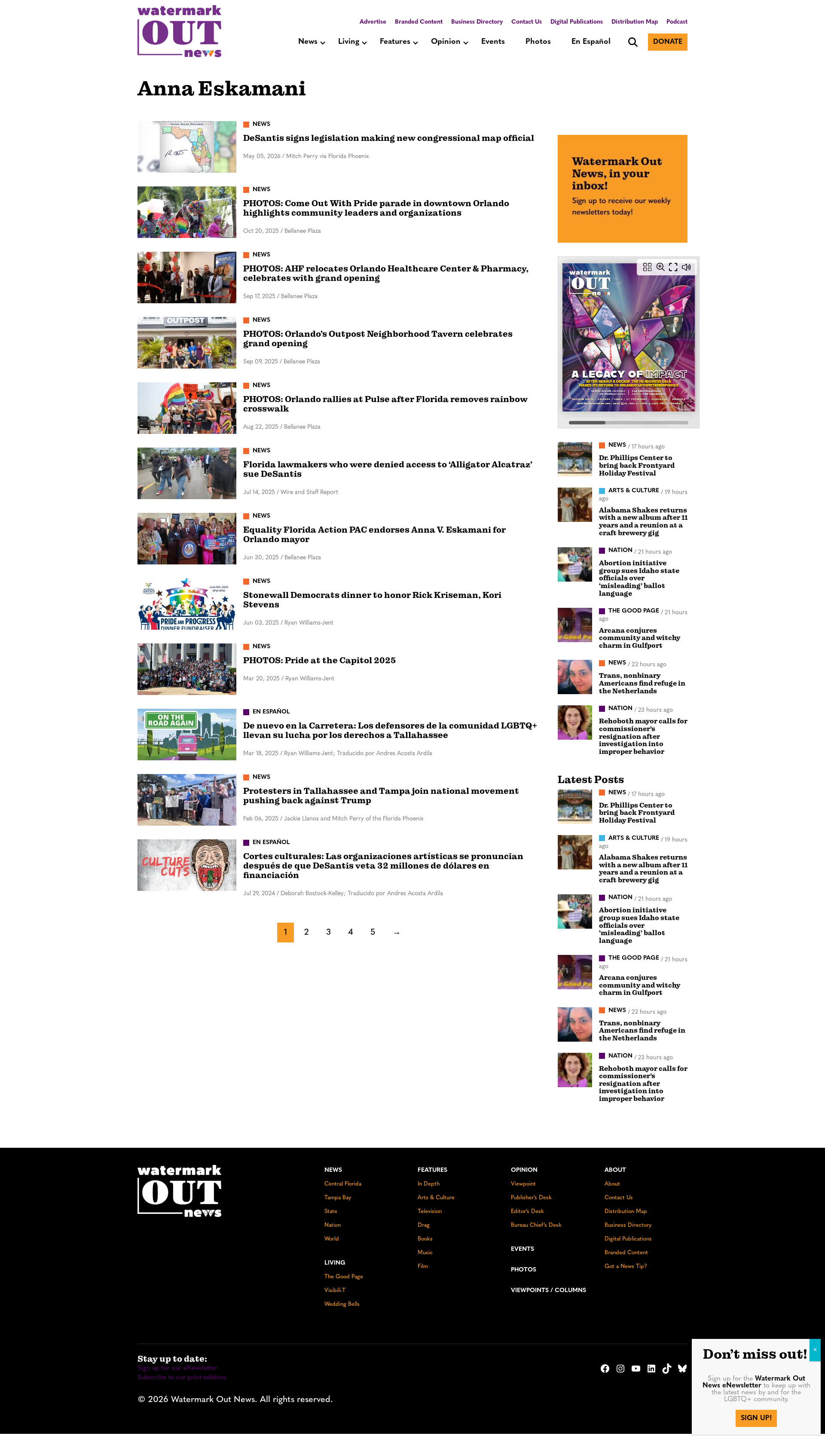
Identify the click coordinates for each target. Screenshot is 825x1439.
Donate (667, 42)
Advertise (373, 22)
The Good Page (343, 1277)
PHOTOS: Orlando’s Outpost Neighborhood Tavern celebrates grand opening (378, 339)
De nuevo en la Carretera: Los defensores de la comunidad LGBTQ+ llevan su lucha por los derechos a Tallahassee (390, 730)
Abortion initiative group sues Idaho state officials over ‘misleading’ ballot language (639, 578)
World (331, 1239)
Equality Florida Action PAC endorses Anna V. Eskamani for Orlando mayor (374, 534)
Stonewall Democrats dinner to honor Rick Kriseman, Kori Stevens (372, 600)
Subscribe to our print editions (182, 1378)
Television (430, 1211)
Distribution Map (634, 22)
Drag (424, 1225)
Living (348, 42)
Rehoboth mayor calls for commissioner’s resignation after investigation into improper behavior (643, 736)
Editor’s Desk (527, 1211)
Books (425, 1239)
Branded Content (419, 22)
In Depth (429, 1184)
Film (423, 1266)
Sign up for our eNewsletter (177, 1368)
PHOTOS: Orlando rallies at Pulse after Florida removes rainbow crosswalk (385, 404)
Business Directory (477, 22)
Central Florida (342, 1184)
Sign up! (756, 1418)
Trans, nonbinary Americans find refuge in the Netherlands (642, 683)
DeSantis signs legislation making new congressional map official (388, 138)
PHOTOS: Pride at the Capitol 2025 (319, 660)
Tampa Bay (337, 1198)
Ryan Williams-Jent (308, 623)
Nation (332, 1225)
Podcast (677, 22)
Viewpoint (523, 1184)
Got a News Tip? (626, 1266)
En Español (591, 42)
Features (395, 42)
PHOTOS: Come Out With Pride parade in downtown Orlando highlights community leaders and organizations (376, 208)
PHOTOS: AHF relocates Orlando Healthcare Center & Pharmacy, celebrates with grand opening (386, 273)
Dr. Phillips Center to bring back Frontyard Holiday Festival (637, 465)
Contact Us (526, 22)
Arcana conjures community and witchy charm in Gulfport (639, 638)
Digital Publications (576, 22)
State (330, 1211)
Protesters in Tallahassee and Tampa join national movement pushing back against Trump (381, 796)
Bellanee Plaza (302, 231)
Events (493, 42)
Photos (538, 42)
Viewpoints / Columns (548, 1290)
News (308, 42)
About (615, 1170)
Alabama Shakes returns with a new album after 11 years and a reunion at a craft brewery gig (643, 521)
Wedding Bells (342, 1304)
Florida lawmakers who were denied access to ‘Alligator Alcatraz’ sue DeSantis (387, 469)
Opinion (446, 42)
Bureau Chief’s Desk (536, 1225)
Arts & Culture (436, 1198)
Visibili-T (334, 1290)
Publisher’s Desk (531, 1198)
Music (425, 1253)
